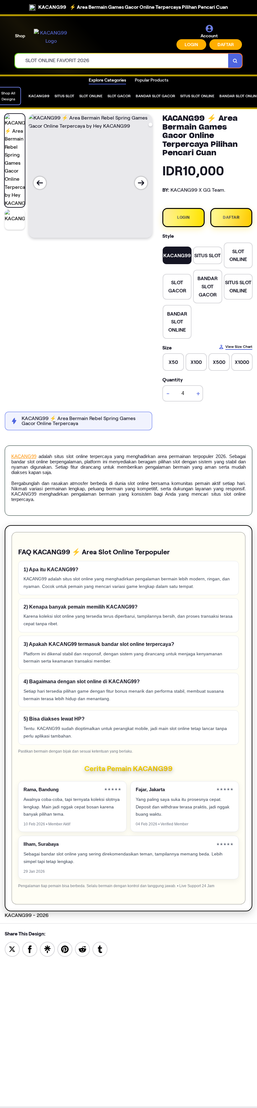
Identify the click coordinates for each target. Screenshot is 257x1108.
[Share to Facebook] (29, 948)
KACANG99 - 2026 (27, 915)
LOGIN (191, 44)
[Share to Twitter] (12, 948)
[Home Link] (51, 37)
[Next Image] (141, 183)
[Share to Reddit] (82, 948)
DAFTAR (226, 44)
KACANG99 (23, 456)
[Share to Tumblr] (100, 948)
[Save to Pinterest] (64, 948)
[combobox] (121, 61)
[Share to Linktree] (47, 948)
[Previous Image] (40, 183)
